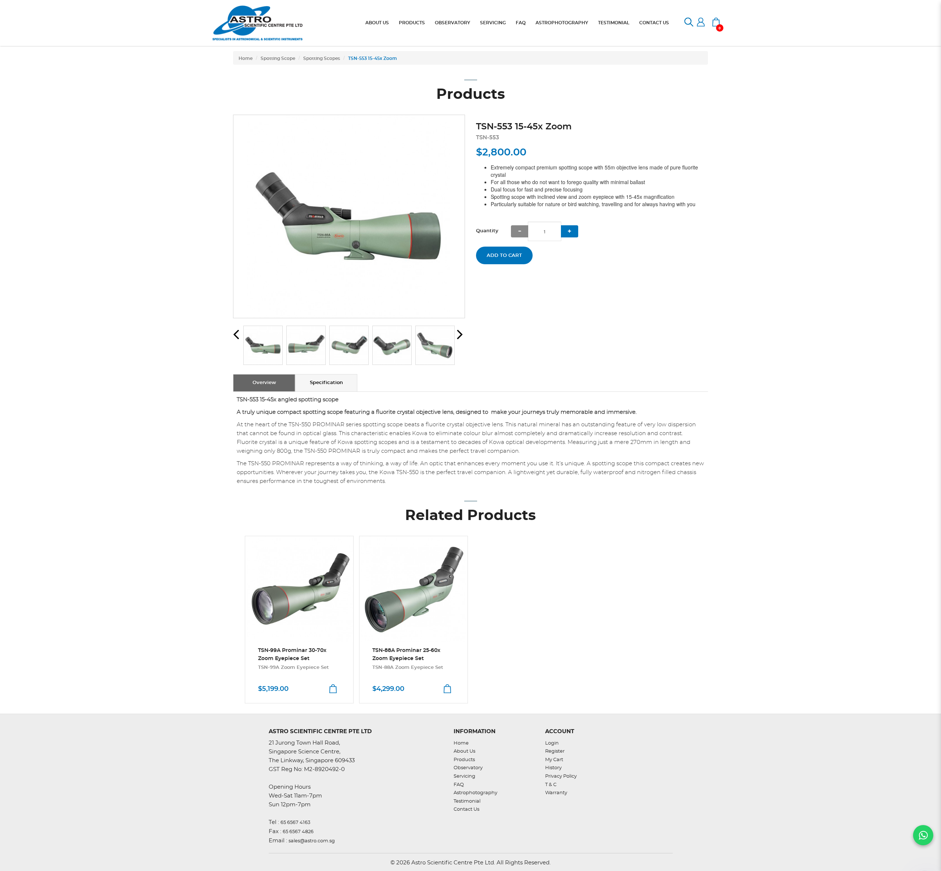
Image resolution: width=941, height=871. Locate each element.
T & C (551, 784)
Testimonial (467, 801)
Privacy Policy (561, 776)
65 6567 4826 (298, 831)
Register (555, 751)
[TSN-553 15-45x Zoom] (349, 216)
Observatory (468, 768)
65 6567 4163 (295, 822)
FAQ (459, 784)
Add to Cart (504, 255)
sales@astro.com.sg (312, 841)
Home (246, 58)
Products (464, 759)
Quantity (487, 231)
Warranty (556, 793)
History (553, 768)
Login (552, 743)
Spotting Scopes (321, 58)
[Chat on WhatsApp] (923, 835)
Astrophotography (475, 793)
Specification (326, 382)
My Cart (554, 759)
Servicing (464, 776)
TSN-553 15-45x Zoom (372, 58)
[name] (299, 589)
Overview (264, 382)
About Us (464, 751)
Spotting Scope (278, 58)
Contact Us (466, 809)
